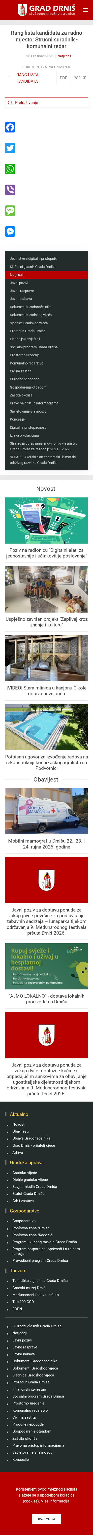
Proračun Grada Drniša (27, 331)
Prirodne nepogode (24, 379)
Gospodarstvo (24, 1221)
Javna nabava (21, 299)
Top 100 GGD (23, 1302)
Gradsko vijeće (24, 1173)
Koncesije (17, 419)
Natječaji (64, 56)
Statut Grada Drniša (28, 1193)
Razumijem (46, 1519)
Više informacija (55, 1501)
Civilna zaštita (20, 371)
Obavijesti (20, 1131)
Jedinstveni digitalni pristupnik (33, 259)
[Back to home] (46, 10)
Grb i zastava (23, 1201)
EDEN (17, 1309)
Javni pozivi (19, 283)
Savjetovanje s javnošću (28, 411)
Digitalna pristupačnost (28, 427)
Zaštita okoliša (21, 395)
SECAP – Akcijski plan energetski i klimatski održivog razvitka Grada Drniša (43, 459)
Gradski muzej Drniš (29, 1288)
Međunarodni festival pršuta (35, 1295)
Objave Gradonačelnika (31, 1138)
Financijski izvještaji (25, 339)
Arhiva (17, 1152)
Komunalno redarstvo (26, 363)
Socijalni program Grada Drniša (34, 347)
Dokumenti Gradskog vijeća (31, 315)
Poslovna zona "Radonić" (33, 1235)
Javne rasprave (22, 291)
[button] (85, 10)
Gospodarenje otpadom (28, 387)
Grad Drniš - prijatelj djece (33, 1145)
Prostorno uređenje (24, 355)
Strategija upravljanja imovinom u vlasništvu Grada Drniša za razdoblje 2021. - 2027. (44, 446)
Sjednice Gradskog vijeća (29, 323)
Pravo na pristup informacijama (34, 403)
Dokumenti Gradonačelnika (31, 307)
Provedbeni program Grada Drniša (40, 1260)
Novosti (19, 1124)
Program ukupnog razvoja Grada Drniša (44, 1242)
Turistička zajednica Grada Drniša (40, 1280)
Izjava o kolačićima (24, 435)
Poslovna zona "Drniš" (30, 1228)
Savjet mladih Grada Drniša (34, 1186)
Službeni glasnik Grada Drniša (33, 267)
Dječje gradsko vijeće (30, 1179)
